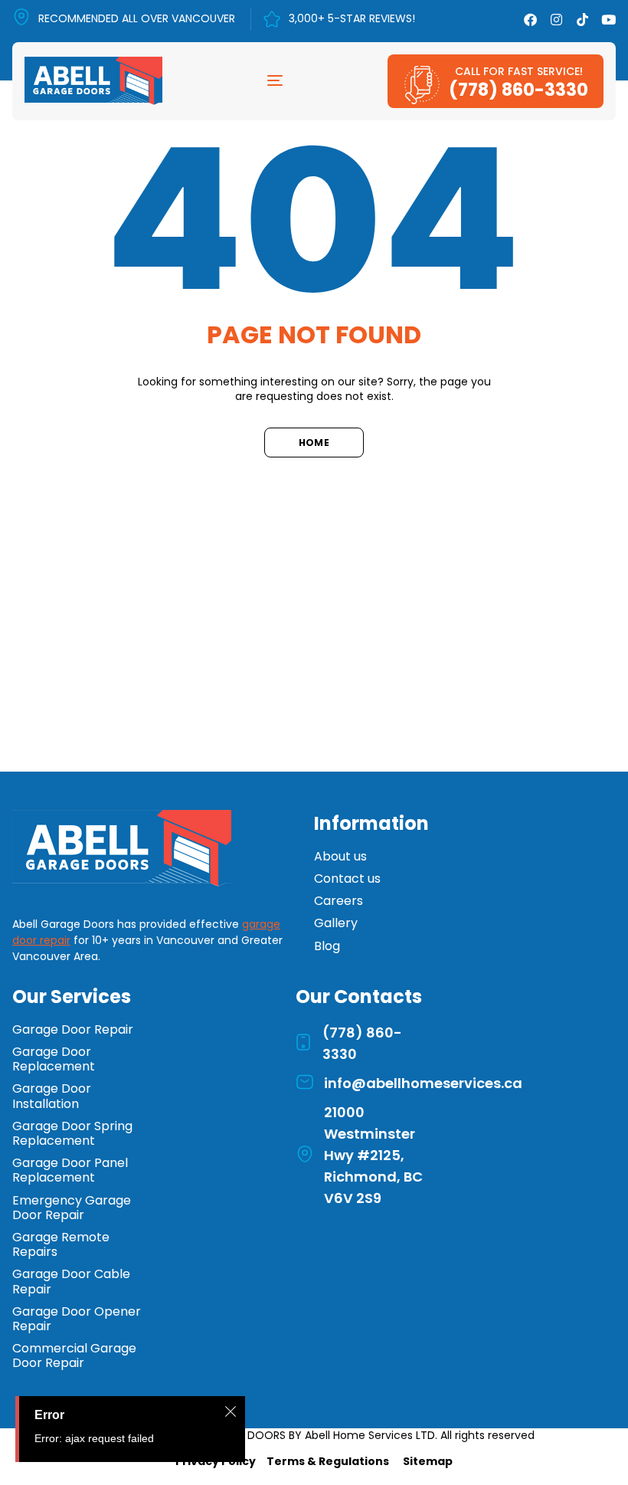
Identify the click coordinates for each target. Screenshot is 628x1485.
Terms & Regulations (328, 1461)
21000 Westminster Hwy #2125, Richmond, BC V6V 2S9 (373, 1155)
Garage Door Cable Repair (71, 1281)
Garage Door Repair (72, 1029)
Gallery (336, 923)
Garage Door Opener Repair (76, 1319)
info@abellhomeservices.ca (423, 1083)
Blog (327, 946)
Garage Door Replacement (53, 1059)
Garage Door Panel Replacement (70, 1170)
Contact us (347, 878)
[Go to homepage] (132, 848)
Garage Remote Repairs (61, 1244)
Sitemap (428, 1461)
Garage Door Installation (51, 1096)
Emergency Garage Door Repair (71, 1208)
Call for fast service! (519, 71)
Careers (338, 901)
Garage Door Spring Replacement (72, 1133)
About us (340, 856)
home (314, 442)
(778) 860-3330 (518, 89)
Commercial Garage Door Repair (74, 1355)
